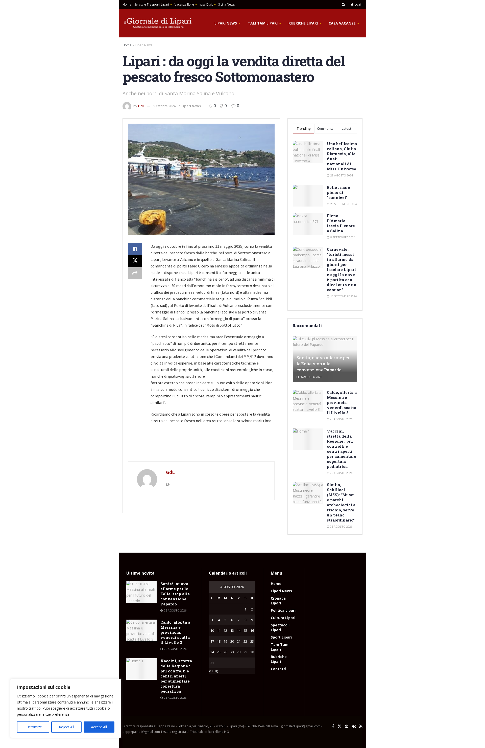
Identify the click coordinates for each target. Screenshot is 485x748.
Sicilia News (226, 4)
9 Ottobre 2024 (164, 106)
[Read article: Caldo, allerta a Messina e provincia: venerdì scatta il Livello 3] (308, 401)
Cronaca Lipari (278, 600)
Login (358, 4)
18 (219, 641)
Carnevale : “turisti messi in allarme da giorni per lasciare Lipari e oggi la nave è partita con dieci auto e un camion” (341, 269)
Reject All (66, 726)
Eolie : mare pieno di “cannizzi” (338, 192)
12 (225, 630)
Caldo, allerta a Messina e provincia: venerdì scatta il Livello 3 (342, 402)
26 (225, 652)
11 (219, 630)
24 (212, 652)
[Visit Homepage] (158, 23)
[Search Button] (343, 4)
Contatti (278, 668)
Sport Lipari (281, 637)
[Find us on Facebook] (333, 726)
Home (127, 4)
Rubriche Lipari (303, 23)
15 (245, 630)
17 (212, 641)
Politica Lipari (283, 610)
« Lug (213, 670)
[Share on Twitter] (135, 261)
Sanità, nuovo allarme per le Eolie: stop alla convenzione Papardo (323, 364)
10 (212, 630)
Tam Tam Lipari (263, 23)
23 (252, 641)
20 (232, 641)
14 (238, 630)
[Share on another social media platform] (135, 273)
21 (238, 641)
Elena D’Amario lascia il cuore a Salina (341, 223)
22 (245, 641)
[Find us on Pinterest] (346, 726)
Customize (33, 726)
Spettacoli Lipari (280, 627)
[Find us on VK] (354, 726)
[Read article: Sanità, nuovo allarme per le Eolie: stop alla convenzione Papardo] (141, 592)
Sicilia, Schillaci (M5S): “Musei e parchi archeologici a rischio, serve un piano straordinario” (341, 502)
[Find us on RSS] (360, 726)
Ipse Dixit (206, 4)
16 (252, 630)
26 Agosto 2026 (310, 377)
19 (225, 641)
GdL (141, 106)
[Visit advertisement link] (201, 451)
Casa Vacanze (342, 23)
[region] (65, 708)
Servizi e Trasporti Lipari (151, 4)
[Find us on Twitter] (339, 726)
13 (232, 630)
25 (219, 652)
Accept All (99, 726)
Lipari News (225, 23)
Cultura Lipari (283, 617)
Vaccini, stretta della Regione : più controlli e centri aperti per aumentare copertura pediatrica (341, 448)
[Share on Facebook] (135, 249)
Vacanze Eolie (184, 4)
